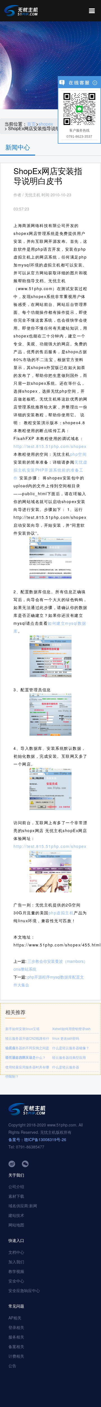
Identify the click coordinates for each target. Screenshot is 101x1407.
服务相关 (16, 1337)
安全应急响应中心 (24, 1290)
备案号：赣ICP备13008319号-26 (37, 1139)
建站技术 (16, 1215)
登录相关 (16, 1327)
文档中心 (16, 1252)
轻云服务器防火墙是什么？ (25, 1057)
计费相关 (16, 1356)
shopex (45, 124)
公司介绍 (16, 1186)
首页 (31, 124)
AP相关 (14, 1318)
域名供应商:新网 (22, 1206)
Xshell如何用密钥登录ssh (71, 1028)
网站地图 (16, 1225)
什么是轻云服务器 (65, 1066)
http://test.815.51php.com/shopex (49, 446)
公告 (12, 1366)
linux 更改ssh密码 (65, 1038)
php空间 (78, 454)
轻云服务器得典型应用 (69, 1057)
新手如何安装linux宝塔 (22, 1028)
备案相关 (16, 1346)
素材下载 (16, 1196)
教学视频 (16, 1271)
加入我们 (16, 1262)
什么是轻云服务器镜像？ (70, 1047)
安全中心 (16, 1281)
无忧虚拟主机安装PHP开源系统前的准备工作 (50, 470)
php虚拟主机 (61, 912)
